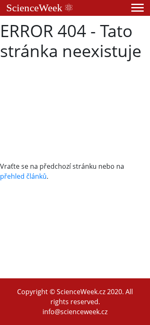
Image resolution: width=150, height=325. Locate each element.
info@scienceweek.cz (75, 311)
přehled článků (23, 176)
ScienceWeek (35, 7)
